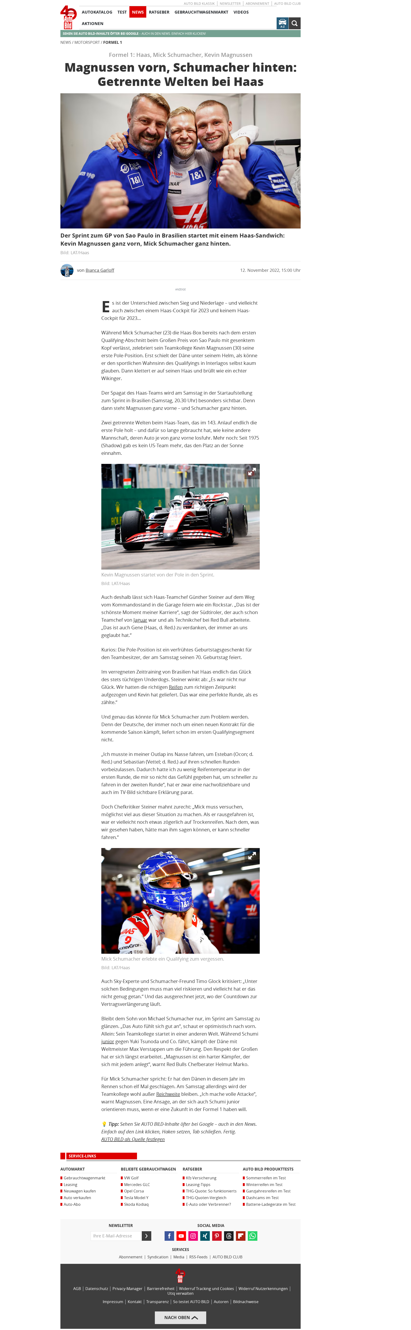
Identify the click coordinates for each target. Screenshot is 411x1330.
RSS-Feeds (198, 1257)
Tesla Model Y (136, 1198)
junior (107, 1041)
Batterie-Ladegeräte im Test (271, 1204)
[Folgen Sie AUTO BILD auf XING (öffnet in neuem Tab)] (205, 1236)
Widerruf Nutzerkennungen (263, 1288)
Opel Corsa (134, 1191)
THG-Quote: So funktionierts (211, 1191)
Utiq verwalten (180, 1293)
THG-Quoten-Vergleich (206, 1198)
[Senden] (146, 1236)
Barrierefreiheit (161, 1288)
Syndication (157, 1257)
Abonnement (257, 4)
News (65, 42)
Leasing (70, 1184)
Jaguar (140, 620)
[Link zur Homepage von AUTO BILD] (68, 17)
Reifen (176, 687)
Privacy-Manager (127, 1288)
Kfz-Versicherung (201, 1178)
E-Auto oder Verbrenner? (208, 1204)
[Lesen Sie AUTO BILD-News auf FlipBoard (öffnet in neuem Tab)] (240, 1236)
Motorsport (87, 42)
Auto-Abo (72, 1204)
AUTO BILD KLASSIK (199, 4)
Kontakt (135, 1302)
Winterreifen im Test (264, 1184)
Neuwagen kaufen (80, 1191)
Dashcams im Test (262, 1198)
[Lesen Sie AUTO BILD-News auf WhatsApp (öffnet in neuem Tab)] (252, 1236)
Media (178, 1257)
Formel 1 (112, 42)
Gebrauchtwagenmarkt (84, 1178)
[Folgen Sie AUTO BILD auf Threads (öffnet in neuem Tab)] (229, 1236)
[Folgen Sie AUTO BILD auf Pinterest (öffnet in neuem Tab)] (217, 1236)
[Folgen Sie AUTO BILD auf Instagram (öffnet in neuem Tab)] (193, 1236)
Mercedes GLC (137, 1184)
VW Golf (131, 1178)
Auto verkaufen (77, 1198)
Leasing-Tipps (198, 1184)
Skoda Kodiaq (136, 1204)
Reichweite (168, 1094)
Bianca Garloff (100, 270)
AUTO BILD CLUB (287, 4)
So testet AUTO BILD (191, 1302)
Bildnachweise (246, 1302)
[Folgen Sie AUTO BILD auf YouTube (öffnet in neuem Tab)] (181, 1236)
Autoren (221, 1302)
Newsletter (230, 4)
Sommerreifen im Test (266, 1178)
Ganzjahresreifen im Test (268, 1191)
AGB (77, 1288)
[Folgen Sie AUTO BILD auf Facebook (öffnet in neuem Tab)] (169, 1236)
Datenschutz (96, 1288)
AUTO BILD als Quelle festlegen (133, 1139)
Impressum (113, 1302)
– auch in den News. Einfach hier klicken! (134, 33)
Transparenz (157, 1302)
